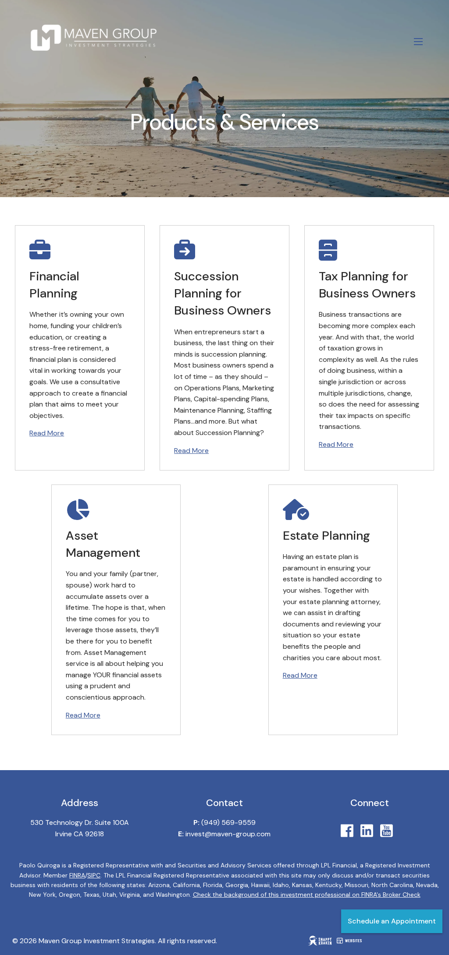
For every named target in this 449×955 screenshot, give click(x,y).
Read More (46, 433)
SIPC (93, 875)
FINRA (77, 875)
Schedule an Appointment (392, 921)
